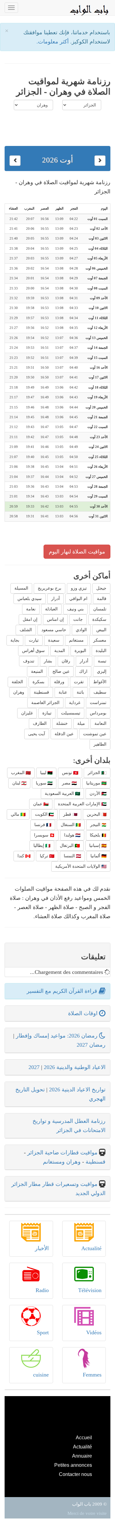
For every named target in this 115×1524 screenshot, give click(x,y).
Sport (43, 1332)
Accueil (84, 1437)
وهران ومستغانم (62, 1162)
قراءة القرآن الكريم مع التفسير (63, 991)
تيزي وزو (79, 588)
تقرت (79, 682)
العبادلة (51, 609)
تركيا (44, 856)
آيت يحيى (36, 734)
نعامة (31, 609)
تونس (67, 772)
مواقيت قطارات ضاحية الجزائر (62, 1153)
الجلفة (17, 682)
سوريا (42, 783)
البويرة (80, 650)
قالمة (101, 598)
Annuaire (82, 1456)
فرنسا (40, 824)
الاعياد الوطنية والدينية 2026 (74, 1067)
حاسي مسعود (53, 630)
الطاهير (100, 744)
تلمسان (99, 609)
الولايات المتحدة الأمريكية (78, 866)
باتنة (80, 692)
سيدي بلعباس (29, 598)
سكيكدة (99, 619)
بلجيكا (96, 835)
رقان (66, 661)
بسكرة (38, 682)
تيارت (34, 640)
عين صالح (61, 671)
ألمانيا (96, 856)
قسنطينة (41, 692)
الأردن (96, 793)
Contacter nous (75, 1474)
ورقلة (59, 682)
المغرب (18, 772)
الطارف (40, 723)
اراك (83, 671)
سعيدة (53, 640)
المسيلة (21, 588)
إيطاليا (39, 845)
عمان (38, 804)
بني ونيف (75, 609)
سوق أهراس (33, 650)
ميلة (81, 723)
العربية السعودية (60, 793)
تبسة (102, 661)
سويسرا (42, 835)
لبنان (16, 783)
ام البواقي (78, 598)
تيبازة (47, 713)
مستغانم (76, 640)
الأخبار (42, 1248)
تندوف (28, 661)
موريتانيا (94, 783)
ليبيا (44, 772)
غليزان (27, 713)
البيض (101, 630)
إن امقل (30, 619)
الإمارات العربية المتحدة (80, 804)
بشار (48, 661)
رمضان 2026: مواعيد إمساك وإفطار (57, 1036)
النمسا (70, 856)
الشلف (26, 630)
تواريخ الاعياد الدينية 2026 (77, 1089)
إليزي (101, 671)
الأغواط (99, 682)
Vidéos (94, 1332)
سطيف (100, 692)
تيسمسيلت (70, 713)
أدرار (55, 598)
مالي (16, 814)
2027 (34, 1067)
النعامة (100, 723)
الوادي (81, 630)
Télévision (90, 1290)
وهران (18, 692)
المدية (59, 650)
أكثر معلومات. (53, 42)
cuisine (41, 1375)
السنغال (68, 824)
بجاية (14, 640)
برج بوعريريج (49, 588)
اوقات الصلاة (83, 1013)
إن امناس (55, 619)
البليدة (101, 650)
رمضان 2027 (91, 1045)
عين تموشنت (94, 734)
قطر (67, 814)
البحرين (94, 814)
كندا (21, 856)
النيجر (96, 824)
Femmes (92, 1375)
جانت (78, 619)
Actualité (91, 1248)
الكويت (42, 814)
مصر (67, 783)
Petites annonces (73, 1465)
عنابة (63, 692)
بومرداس (98, 713)
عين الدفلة (64, 734)
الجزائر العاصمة (45, 702)
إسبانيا (95, 845)
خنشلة (62, 723)
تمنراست (98, 702)
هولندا (69, 835)
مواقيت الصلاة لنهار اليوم (77, 552)
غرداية (74, 702)
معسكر (99, 640)
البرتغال (67, 845)
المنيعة (37, 671)
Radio (42, 1290)
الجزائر (95, 772)
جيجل (101, 588)
